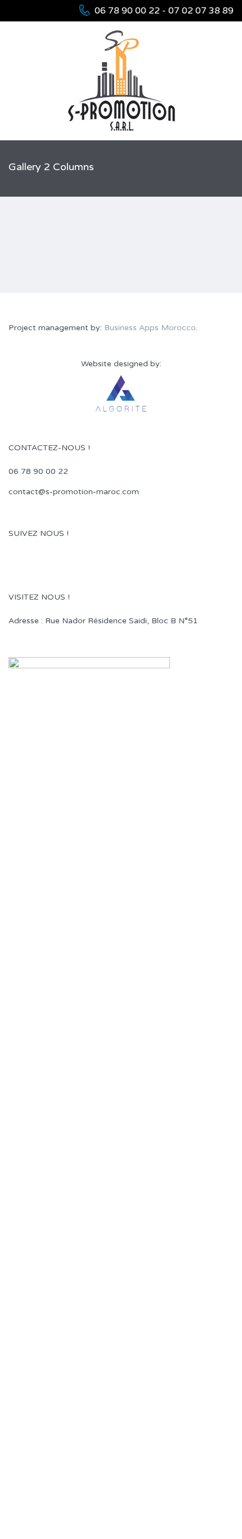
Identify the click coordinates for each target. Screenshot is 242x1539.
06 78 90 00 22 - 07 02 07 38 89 (164, 10)
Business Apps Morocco (150, 327)
